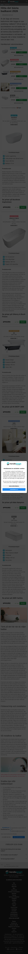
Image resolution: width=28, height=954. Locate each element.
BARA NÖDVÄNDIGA (14, 486)
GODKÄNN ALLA (14, 489)
